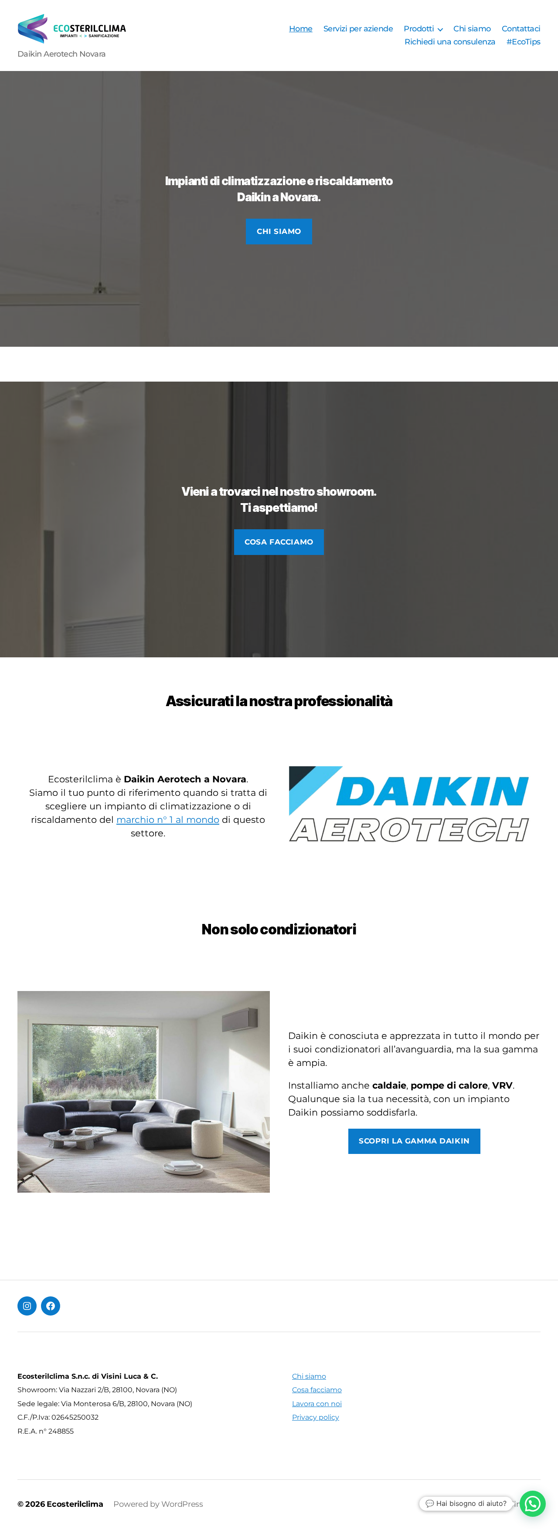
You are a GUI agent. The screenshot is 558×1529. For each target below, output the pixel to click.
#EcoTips (524, 42)
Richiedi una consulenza (450, 42)
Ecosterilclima (75, 1504)
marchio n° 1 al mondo (167, 819)
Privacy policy (315, 1417)
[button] (533, 1504)
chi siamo (279, 231)
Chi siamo (472, 29)
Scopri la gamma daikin (414, 1141)
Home (301, 29)
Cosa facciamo (317, 1390)
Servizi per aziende (358, 29)
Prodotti (419, 29)
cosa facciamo (279, 542)
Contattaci (521, 29)
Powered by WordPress (158, 1504)
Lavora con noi (317, 1404)
